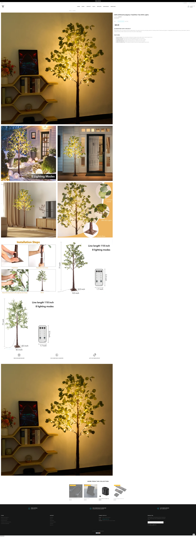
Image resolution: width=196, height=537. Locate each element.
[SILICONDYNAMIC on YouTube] (152, 525)
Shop (83, 6)
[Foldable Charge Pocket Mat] (120, 491)
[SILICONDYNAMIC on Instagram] (154, 525)
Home (78, 6)
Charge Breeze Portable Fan (104, 498)
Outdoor (74, 10)
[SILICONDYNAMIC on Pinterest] (156, 525)
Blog (94, 6)
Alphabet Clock (86, 498)
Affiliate (99, 6)
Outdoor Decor (4, 520)
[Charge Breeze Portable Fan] (105, 491)
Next (129, 492)
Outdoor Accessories (5, 523)
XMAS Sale (113, 6)
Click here (2, 536)
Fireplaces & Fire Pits (4, 517)
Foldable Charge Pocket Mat (119, 498)
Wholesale (106, 6)
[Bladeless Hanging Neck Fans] (75, 491)
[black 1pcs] (100, 496)
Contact (89, 6)
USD (2, 3)
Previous (67, 492)
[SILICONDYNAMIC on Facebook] (148, 525)
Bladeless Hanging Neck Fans (74, 498)
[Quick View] (110, 485)
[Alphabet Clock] (90, 491)
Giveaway (51, 523)
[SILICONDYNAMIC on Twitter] (150, 525)
